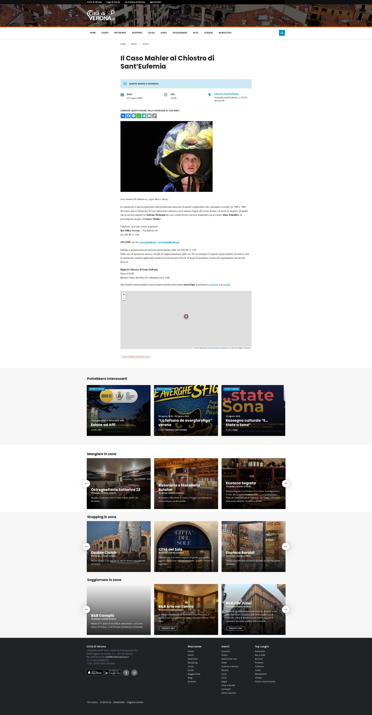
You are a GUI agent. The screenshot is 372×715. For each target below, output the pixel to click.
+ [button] (124, 294)
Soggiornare (194, 674)
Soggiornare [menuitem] (180, 32)
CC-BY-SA (232, 348)
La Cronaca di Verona (135, 2)
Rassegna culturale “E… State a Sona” (247, 422)
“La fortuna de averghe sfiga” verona (185, 422)
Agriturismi (155, 2)
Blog (190, 677)
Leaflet (195, 348)
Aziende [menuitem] (208, 32)
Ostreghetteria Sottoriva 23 (115, 489)
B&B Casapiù (102, 615)
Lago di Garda (113, 2)
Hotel (258, 670)
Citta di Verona (94, 2)
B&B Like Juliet (239, 603)
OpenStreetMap (213, 348)
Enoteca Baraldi (240, 552)
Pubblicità (105, 702)
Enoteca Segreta (241, 483)
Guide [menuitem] (164, 32)
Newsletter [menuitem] (225, 32)
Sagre (224, 681)
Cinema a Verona (229, 666)
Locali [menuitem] (151, 32)
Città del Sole (170, 549)
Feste (224, 662)
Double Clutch (103, 552)
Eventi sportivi (228, 693)
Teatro (145, 44)
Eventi (134, 44)
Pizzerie (259, 662)
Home (123, 44)
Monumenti (261, 674)
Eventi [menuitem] (105, 32)
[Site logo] (101, 19)
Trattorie (259, 666)
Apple (227, 284)
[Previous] (86, 483)
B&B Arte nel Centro (176, 606)
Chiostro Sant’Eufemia (226, 94)
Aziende (192, 681)
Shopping (192, 662)
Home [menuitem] (93, 32)
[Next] (285, 483)
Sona (235, 430)
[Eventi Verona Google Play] (113, 674)
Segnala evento (135, 702)
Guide (191, 670)
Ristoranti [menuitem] (120, 32)
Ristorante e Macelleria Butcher (179, 487)
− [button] (124, 298)
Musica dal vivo (229, 659)
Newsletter (119, 702)
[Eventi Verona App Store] (95, 674)
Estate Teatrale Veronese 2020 (136, 357)
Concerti (225, 651)
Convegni (226, 689)
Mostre (224, 670)
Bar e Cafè (260, 655)
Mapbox (248, 348)
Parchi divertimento (265, 681)
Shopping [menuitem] (137, 32)
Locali (191, 666)
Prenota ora (168, 628)
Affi (99, 430)
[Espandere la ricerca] (282, 33)
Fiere (224, 677)
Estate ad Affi (103, 424)
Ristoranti (193, 659)
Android (214, 284)
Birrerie (259, 659)
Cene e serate (228, 685)
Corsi (224, 674)
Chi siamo (92, 702)
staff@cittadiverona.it (117, 657)
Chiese (258, 677)
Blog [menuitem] (195, 32)
